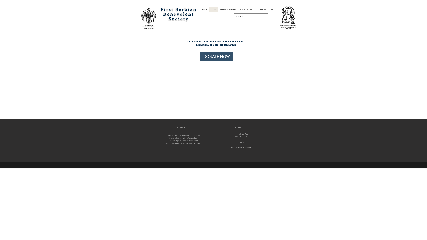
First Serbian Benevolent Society (179, 14)
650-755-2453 (241, 142)
